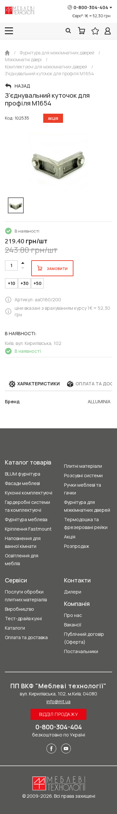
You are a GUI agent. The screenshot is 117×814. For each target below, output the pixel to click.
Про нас (73, 615)
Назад (22, 86)
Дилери (72, 592)
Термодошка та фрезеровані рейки (86, 523)
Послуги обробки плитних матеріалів (26, 596)
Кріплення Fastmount (28, 529)
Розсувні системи (83, 475)
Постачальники (81, 651)
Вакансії (72, 624)
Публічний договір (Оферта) (84, 638)
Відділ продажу (58, 714)
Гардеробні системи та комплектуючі (27, 506)
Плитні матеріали (83, 466)
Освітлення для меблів (21, 559)
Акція (69, 537)
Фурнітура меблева (26, 519)
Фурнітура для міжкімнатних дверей (87, 506)
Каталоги (15, 628)
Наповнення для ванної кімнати (23, 542)
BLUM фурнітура (22, 474)
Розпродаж (76, 546)
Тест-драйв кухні (23, 618)
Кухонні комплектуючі (28, 493)
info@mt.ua (58, 701)
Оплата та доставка (26, 637)
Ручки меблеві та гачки (82, 489)
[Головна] (7, 52)
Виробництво (19, 609)
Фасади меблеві (22, 483)
